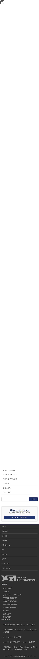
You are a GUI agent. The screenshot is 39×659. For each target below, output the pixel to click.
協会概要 (4, 531)
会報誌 (3, 559)
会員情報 (4, 540)
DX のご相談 (5, 563)
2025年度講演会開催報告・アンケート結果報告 (19, 642)
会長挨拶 (6, 483)
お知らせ (6, 592)
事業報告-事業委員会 (10, 598)
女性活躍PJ (7, 488)
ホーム (3, 526)
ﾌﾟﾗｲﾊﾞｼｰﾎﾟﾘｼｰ (6, 568)
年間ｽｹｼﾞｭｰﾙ (5, 545)
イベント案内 (7, 588)
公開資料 (4, 554)
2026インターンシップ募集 (12, 637)
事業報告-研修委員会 (10, 479)
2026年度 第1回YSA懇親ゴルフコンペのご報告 (19, 625)
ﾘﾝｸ (2, 550)
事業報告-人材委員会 (10, 474)
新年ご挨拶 (7, 492)
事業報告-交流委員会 (10, 601)
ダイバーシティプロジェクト (13, 595)
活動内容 (4, 536)
